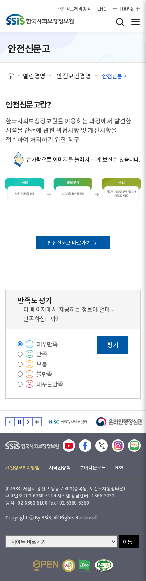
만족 (42, 354)
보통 (42, 364)
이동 (127, 541)
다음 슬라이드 (28, 421)
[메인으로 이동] (32, 443)
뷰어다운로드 (92, 467)
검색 (120, 22)
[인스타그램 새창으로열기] (118, 445)
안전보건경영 (73, 76)
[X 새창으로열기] (101, 445)
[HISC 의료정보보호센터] (68, 421)
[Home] (14, 76)
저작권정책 (59, 467)
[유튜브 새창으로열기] (69, 445)
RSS (119, 467)
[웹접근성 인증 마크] (103, 565)
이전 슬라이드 (10, 421)
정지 (19, 421)
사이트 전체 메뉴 (135, 22)
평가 (113, 344)
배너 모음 (37, 421)
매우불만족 (50, 384)
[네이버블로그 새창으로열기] (134, 445)
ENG (102, 8)
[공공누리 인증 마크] (45, 565)
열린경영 (34, 76)
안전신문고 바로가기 (69, 242)
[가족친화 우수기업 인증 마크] (68, 565)
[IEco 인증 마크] (84, 565)
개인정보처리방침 (74, 8)
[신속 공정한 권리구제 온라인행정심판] (120, 421)
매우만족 (47, 344)
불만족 (45, 374)
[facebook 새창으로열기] (85, 445)
